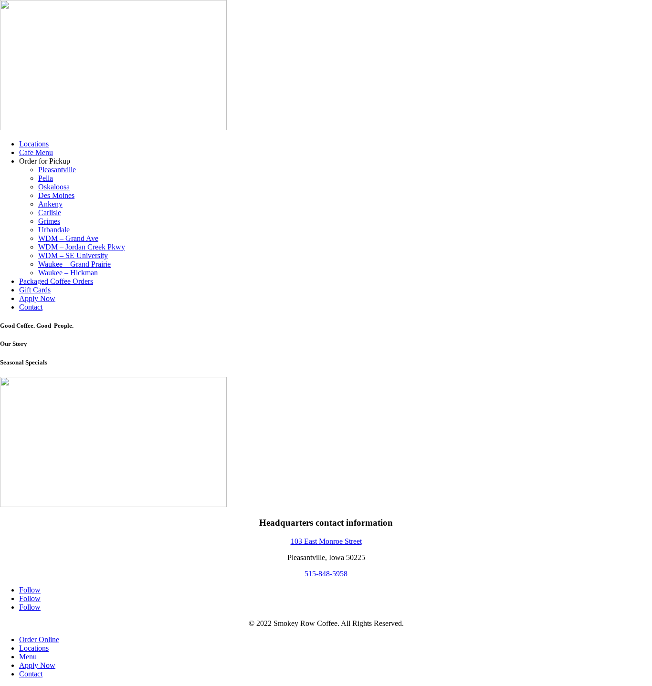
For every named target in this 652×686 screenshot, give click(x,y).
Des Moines (56, 195)
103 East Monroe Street (326, 541)
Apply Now (37, 298)
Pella (45, 178)
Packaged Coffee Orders (56, 281)
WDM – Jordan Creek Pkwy (81, 247)
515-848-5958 (326, 574)
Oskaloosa (54, 187)
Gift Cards (35, 290)
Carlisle (49, 212)
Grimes (49, 221)
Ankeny (50, 204)
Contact (30, 307)
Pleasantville (57, 170)
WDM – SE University (73, 255)
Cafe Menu (36, 152)
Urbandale (54, 230)
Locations (34, 144)
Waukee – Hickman (68, 273)
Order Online (39, 639)
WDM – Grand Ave (68, 238)
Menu (28, 657)
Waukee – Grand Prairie (74, 264)
